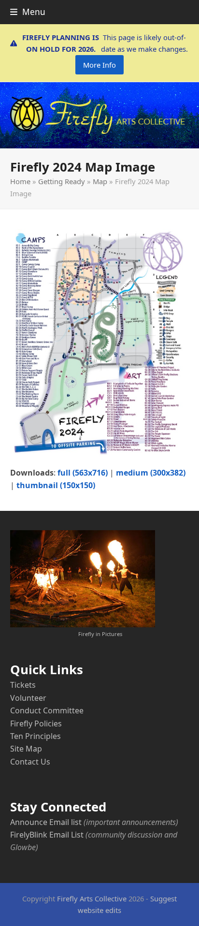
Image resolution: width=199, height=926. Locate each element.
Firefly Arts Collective (92, 898)
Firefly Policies (36, 723)
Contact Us (30, 761)
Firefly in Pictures (100, 633)
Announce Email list (46, 822)
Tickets (23, 685)
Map (100, 181)
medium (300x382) (150, 472)
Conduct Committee (47, 710)
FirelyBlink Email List (47, 834)
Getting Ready (61, 181)
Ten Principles (35, 736)
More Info (99, 65)
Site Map (26, 748)
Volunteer (28, 698)
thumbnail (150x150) (55, 485)
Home (20, 181)
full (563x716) (82, 472)
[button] (27, 11)
